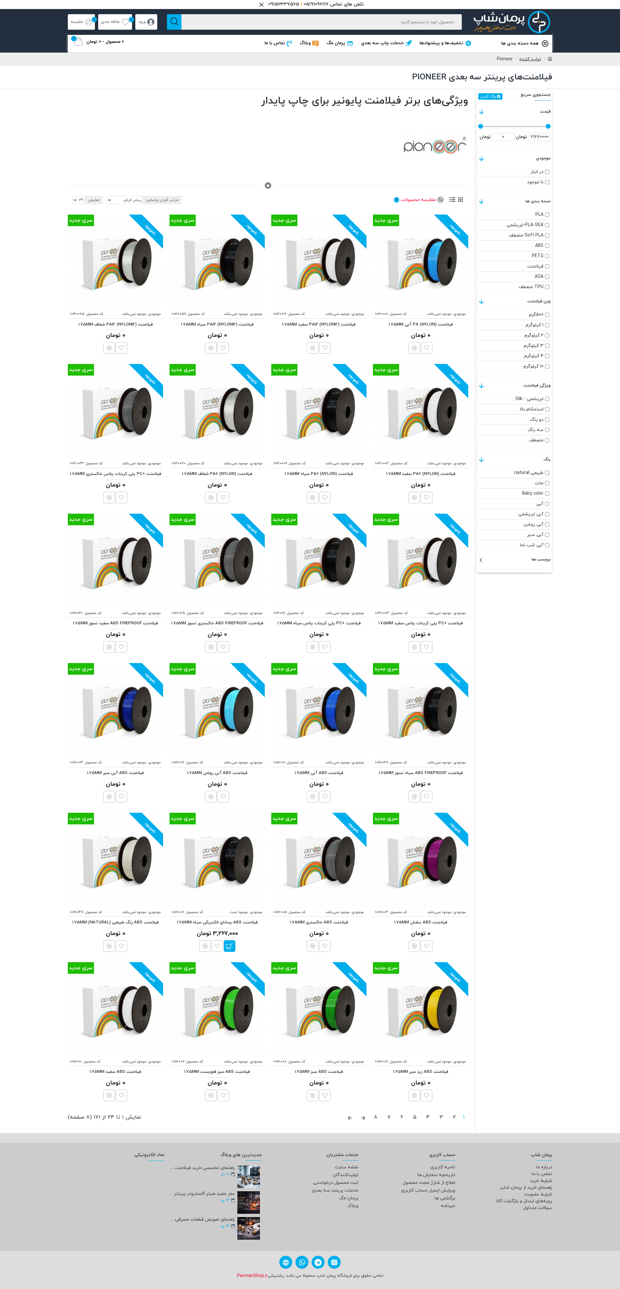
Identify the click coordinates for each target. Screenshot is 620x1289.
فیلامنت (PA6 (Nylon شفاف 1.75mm (217, 474)
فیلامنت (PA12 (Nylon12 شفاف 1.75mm (115, 324)
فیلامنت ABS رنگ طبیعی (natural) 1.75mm (115, 922)
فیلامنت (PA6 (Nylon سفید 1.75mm (420, 474)
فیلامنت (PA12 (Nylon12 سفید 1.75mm (319, 324)
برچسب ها (541, 559)
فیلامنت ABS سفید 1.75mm (115, 1072)
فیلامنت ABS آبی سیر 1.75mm (115, 773)
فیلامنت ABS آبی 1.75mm (319, 773)
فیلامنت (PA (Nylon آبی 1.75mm (421, 324)
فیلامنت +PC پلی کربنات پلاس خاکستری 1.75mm (115, 474)
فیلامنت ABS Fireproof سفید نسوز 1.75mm (115, 623)
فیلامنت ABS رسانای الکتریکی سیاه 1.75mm (217, 922)
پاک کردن (488, 96)
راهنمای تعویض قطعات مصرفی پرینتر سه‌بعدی (202, 1219)
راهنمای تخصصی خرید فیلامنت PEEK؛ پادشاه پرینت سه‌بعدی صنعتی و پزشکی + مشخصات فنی (202, 1167)
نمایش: (93, 200)
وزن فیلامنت (539, 301)
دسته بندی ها (538, 201)
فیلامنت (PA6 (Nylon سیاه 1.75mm (319, 474)
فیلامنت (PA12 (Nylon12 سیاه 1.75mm (217, 324)
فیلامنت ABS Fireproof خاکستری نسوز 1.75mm (217, 623)
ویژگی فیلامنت (537, 385)
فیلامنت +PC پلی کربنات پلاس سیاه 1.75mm (319, 623)
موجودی (543, 158)
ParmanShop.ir (252, 1276)
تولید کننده (530, 59)
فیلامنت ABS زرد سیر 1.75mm (420, 1072)
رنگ (547, 459)
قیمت (545, 112)
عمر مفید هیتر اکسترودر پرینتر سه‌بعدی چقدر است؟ (202, 1193)
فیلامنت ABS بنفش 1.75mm (420, 922)
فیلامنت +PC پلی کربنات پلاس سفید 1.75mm (420, 623)
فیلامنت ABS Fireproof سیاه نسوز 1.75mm (421, 773)
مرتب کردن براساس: (162, 200)
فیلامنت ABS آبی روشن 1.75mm (217, 773)
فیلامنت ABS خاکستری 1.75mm (319, 922)
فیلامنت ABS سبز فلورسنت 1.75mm (217, 1072)
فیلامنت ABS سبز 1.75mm (319, 1072)
